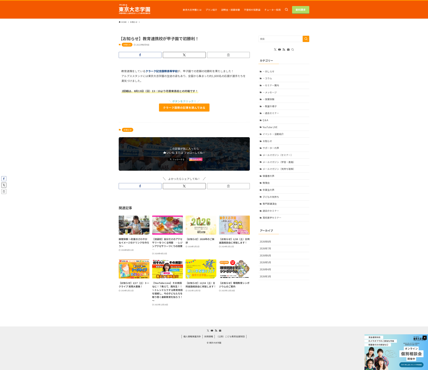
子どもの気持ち (271, 196)
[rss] (284, 49)
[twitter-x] (275, 49)
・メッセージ (270, 92)
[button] (140, 55)
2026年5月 (265, 262)
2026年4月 (265, 269)
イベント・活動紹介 (273, 134)
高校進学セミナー (272, 217)
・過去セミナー (271, 113)
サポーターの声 (271, 148)
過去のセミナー (271, 210)
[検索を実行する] (306, 39)
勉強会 (266, 182)
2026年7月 (265, 248)
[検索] (292, 49)
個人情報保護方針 (192, 336)
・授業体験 (268, 99)
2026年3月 (265, 276)
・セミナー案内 (271, 85)
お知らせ (127, 44)
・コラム (267, 78)
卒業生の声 (268, 189)
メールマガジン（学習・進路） (279, 162)
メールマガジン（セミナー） (278, 155)
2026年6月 (265, 255)
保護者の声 (268, 176)
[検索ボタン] (286, 10)
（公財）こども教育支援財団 (230, 336)
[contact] (288, 49)
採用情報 (208, 336)
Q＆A (265, 120)
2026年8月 (265, 241)
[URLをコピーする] (228, 55)
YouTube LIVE (270, 127)
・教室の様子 (270, 106)
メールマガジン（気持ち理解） (279, 169)
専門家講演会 (270, 203)
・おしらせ (268, 71)
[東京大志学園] (134, 10)
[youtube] (279, 49)
